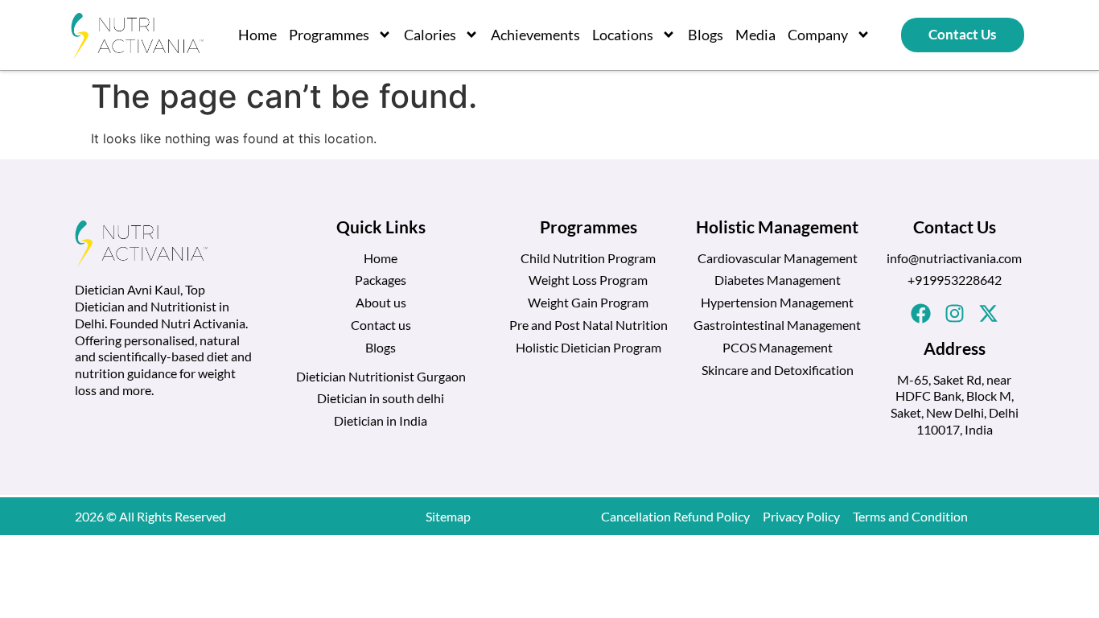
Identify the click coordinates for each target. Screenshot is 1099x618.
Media (755, 34)
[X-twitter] (988, 313)
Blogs (705, 34)
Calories (430, 34)
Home (257, 34)
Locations (622, 34)
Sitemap (448, 516)
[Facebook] (920, 313)
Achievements (535, 34)
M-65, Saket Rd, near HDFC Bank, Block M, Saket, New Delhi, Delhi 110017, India (955, 404)
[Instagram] (954, 313)
